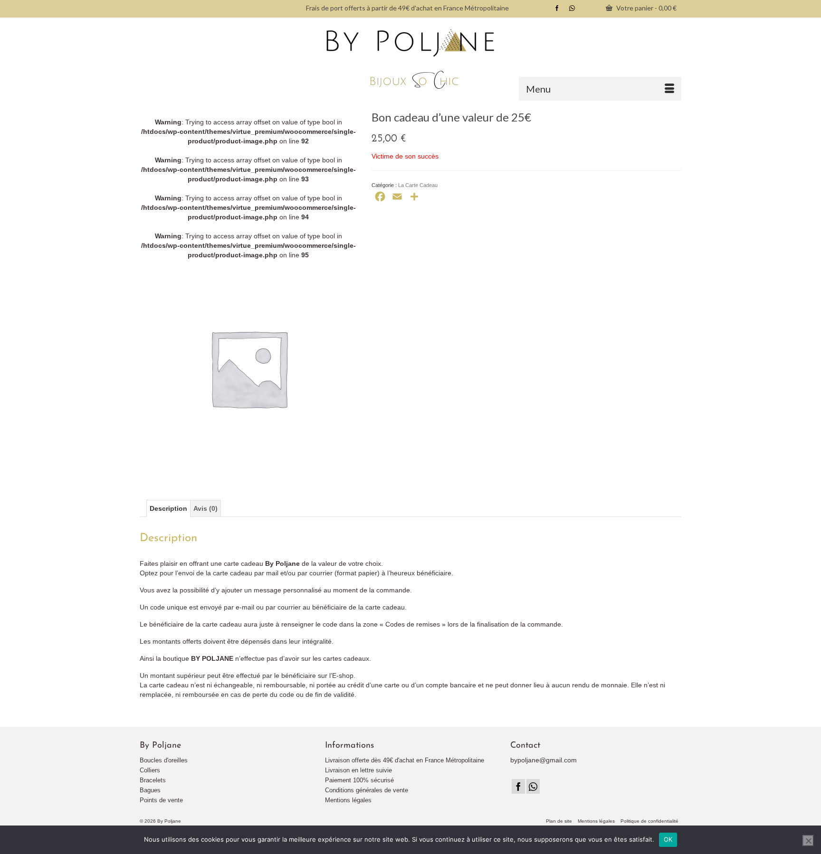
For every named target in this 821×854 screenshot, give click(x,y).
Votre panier (646, 8)
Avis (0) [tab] (205, 508)
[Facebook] (518, 786)
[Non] (808, 840)
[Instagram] (533, 786)
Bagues (150, 790)
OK (668, 839)
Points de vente (161, 800)
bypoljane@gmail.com (543, 760)
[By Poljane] (410, 58)
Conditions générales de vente (366, 790)
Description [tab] (168, 508)
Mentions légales (348, 800)
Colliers (150, 770)
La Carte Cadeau (418, 185)
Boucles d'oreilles (164, 760)
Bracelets (153, 780)
